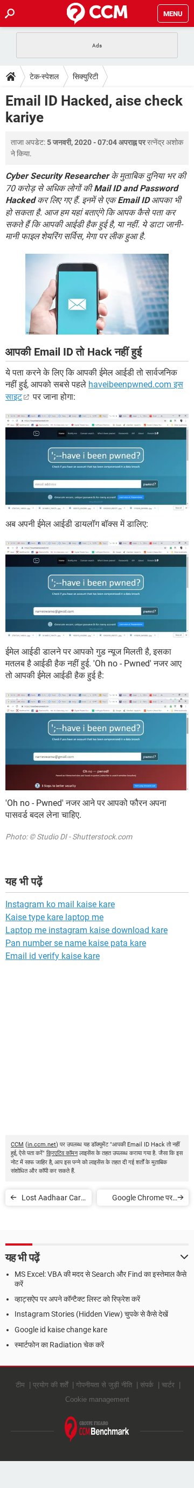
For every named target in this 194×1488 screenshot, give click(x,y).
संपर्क (147, 1385)
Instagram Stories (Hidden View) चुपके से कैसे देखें (91, 1314)
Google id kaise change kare (61, 1329)
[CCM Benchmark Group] (97, 1429)
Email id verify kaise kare (52, 956)
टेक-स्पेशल (44, 76)
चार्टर (168, 1385)
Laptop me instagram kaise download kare (86, 930)
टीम (20, 1385)
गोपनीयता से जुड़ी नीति (104, 1385)
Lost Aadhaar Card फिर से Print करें (53, 1199)
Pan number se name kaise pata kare (75, 943)
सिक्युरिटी (85, 76)
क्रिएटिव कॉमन (62, 1153)
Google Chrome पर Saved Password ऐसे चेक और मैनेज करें (139, 1199)
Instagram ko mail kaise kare (60, 904)
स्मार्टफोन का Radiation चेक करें (59, 1344)
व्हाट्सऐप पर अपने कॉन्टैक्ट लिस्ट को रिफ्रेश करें (77, 1299)
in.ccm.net (41, 1144)
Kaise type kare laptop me (54, 917)
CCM (17, 1144)
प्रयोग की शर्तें (50, 1385)
